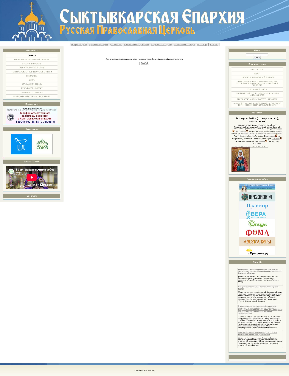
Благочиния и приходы (184, 44)
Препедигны (261, 133)
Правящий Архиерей (98, 44)
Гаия (261, 131)
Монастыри (202, 44)
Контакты (214, 44)
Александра (271, 133)
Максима (252, 133)
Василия (251, 136)
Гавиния (279, 131)
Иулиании (276, 139)
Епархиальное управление (136, 44)
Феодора (243, 136)
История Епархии (79, 44)
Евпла (279, 129)
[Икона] (241, 171)
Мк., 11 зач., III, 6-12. (260, 146)
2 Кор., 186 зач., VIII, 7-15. (242, 146)
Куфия (279, 133)
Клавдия (244, 133)
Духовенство (116, 44)
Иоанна (262, 141)
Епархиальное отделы (161, 44)
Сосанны (242, 131)
